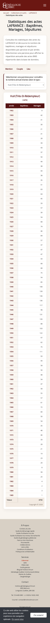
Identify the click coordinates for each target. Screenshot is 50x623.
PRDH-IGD (25, 565)
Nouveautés (25, 542)
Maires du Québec (25, 574)
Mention (9, 69)
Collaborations (25, 545)
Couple (20, 69)
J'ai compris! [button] (38, 615)
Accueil (6, 13)
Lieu (28, 69)
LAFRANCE (33, 13)
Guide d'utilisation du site (25, 533)
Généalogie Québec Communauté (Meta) (25, 572)
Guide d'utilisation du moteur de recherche (25, 536)
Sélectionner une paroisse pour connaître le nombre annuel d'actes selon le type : (24, 78)
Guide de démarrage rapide (25, 531)
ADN (25, 563)
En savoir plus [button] (17, 619)
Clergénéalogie (25, 576)
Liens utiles (25, 547)
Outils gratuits (25, 567)
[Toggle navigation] (45, 5)
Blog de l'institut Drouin (25, 570)
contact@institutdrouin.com (28, 600)
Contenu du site (25, 529)
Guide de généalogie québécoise (25, 538)
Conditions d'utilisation (25, 549)
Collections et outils (19, 13)
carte (25, 100)
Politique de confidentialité (25, 552)
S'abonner (25, 560)
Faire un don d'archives (25, 540)
